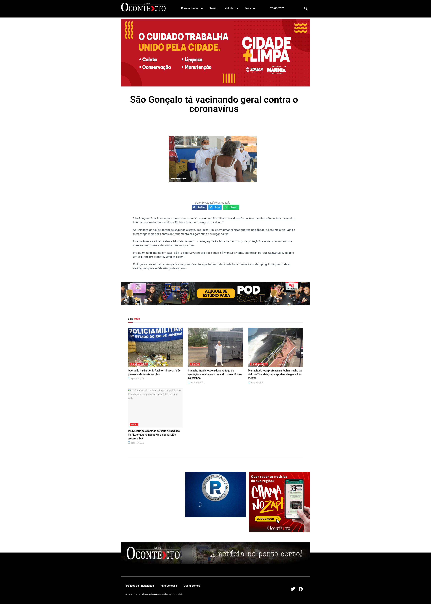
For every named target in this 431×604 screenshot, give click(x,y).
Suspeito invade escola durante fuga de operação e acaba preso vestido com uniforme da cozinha (215, 374)
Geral (248, 8)
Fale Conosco (169, 585)
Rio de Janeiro (139, 364)
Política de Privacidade (140, 585)
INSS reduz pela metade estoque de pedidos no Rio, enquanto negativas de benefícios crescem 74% (154, 434)
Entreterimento (190, 8)
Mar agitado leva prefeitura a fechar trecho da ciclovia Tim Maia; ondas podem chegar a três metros (275, 374)
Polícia (195, 364)
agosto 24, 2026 (137, 379)
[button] (305, 8)
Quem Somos (192, 585)
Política (213, 8)
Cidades (230, 8)
